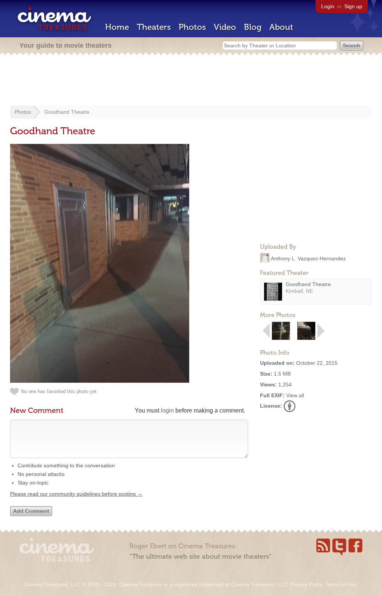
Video (225, 27)
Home (117, 27)
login (167, 410)
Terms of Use (341, 584)
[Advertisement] (191, 81)
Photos (192, 27)
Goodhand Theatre (67, 112)
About (281, 27)
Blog (253, 27)
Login (327, 6)
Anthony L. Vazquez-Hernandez (308, 258)
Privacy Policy (306, 584)
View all (295, 395)
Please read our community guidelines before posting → (76, 494)
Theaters (154, 27)
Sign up (353, 6)
